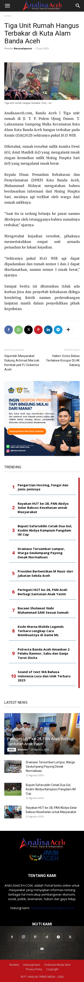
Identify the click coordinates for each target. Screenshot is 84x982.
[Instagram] (23, 937)
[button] (7, 6)
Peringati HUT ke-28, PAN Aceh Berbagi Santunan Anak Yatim (42, 592)
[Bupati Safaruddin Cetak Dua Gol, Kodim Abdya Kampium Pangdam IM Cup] (13, 789)
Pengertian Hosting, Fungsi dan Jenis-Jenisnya (43, 487)
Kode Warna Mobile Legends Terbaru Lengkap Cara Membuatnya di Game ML (41, 631)
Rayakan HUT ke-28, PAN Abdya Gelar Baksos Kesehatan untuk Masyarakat (43, 508)
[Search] (78, 6)
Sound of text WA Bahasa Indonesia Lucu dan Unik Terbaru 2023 (44, 676)
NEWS (7, 16)
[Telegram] (58, 329)
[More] (68, 329)
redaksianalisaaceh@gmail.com (52, 908)
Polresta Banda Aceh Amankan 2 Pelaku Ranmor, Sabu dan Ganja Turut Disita (44, 653)
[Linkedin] (48, 329)
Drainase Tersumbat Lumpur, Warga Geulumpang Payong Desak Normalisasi (41, 553)
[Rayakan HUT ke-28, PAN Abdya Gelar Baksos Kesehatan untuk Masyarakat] (13, 812)
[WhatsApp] (18, 329)
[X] (28, 329)
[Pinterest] (38, 329)
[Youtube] (42, 949)
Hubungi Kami (31, 965)
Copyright (52, 969)
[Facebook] (8, 329)
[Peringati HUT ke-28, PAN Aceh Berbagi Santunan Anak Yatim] (42, 734)
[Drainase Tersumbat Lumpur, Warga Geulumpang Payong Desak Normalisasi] (13, 766)
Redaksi (23, 749)
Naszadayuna (23, 48)
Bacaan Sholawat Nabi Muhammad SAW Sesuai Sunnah (43, 610)
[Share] (46, 937)
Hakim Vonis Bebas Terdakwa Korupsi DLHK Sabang (63, 360)
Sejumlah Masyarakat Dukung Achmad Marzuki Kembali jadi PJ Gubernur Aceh (21, 362)
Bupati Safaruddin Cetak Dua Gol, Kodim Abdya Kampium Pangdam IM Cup (45, 530)
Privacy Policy (34, 969)
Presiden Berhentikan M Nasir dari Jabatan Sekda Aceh (45, 573)
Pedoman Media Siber (57, 965)
